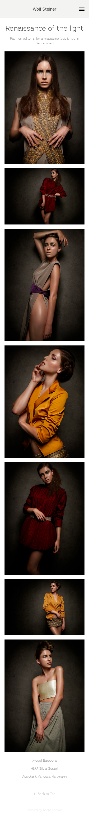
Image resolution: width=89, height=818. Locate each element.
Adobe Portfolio (52, 810)
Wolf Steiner (44, 9)
